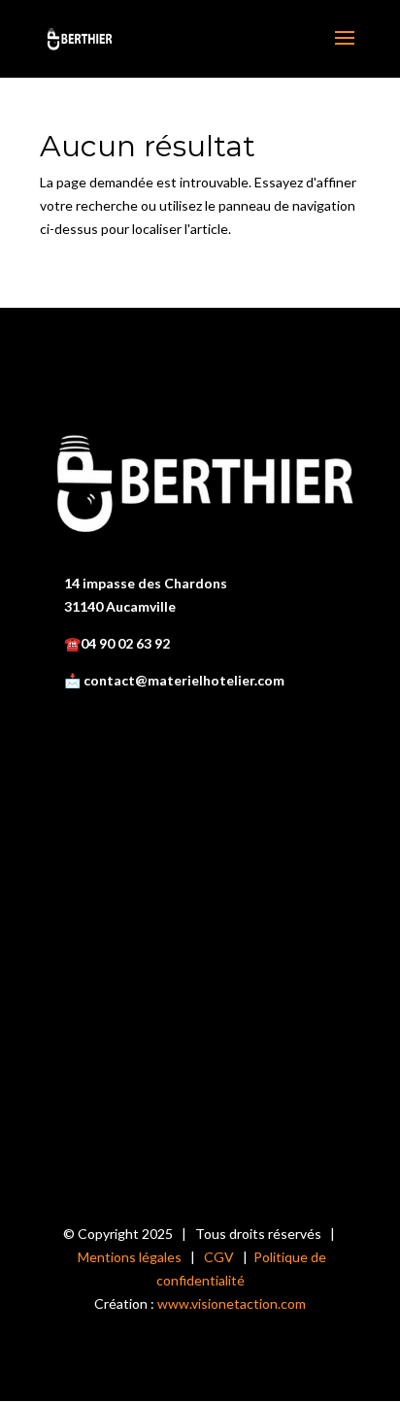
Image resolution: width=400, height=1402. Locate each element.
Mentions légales (130, 1257)
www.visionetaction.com (231, 1303)
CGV (219, 1257)
